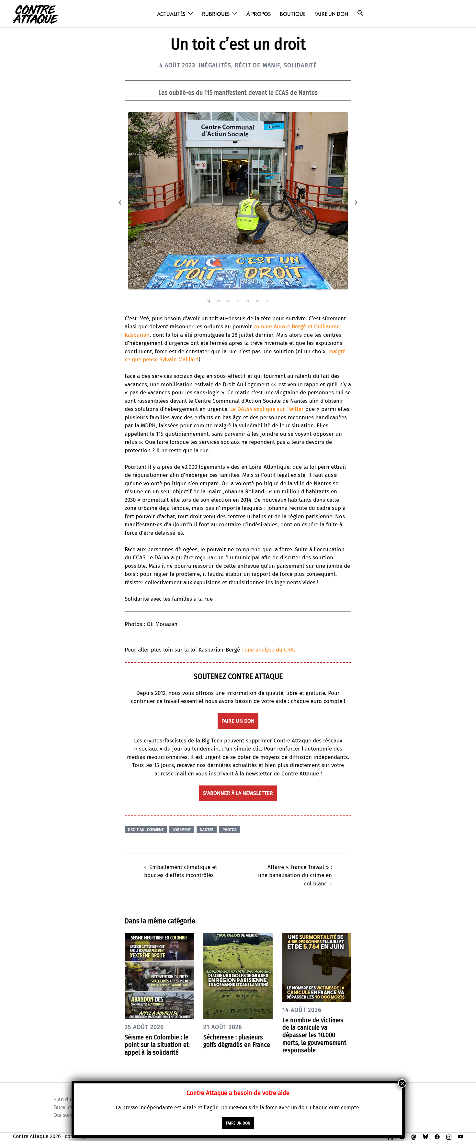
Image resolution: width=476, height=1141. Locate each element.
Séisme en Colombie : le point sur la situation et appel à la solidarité (157, 1044)
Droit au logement (146, 830)
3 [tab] (228, 301)
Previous (120, 202)
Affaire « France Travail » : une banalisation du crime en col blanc (295, 875)
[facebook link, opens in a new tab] (437, 1136)
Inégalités (214, 65)
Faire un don (331, 13)
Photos (229, 830)
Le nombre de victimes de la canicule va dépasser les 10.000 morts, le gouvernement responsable (314, 1035)
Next (356, 202)
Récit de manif (257, 65)
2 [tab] (218, 301)
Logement (182, 830)
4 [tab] (238, 301)
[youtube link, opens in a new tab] (460, 1136)
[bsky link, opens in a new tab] (425, 1136)
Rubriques (216, 13)
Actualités (171, 13)
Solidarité (300, 65)
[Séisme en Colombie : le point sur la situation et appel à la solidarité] (159, 975)
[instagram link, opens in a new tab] (448, 1136)
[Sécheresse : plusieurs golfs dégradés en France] (237, 975)
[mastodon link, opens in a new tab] (413, 1136)
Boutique (292, 13)
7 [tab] (267, 301)
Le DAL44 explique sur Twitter (267, 409)
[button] (360, 13)
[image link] (238, 201)
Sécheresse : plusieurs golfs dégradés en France (236, 1040)
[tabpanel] (238, 201)
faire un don (238, 721)
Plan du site (67, 1099)
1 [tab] (209, 301)
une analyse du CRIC (269, 649)
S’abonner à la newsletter (238, 793)
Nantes (206, 830)
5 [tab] (247, 301)
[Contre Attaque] (35, 13)
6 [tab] (257, 301)
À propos (258, 13)
